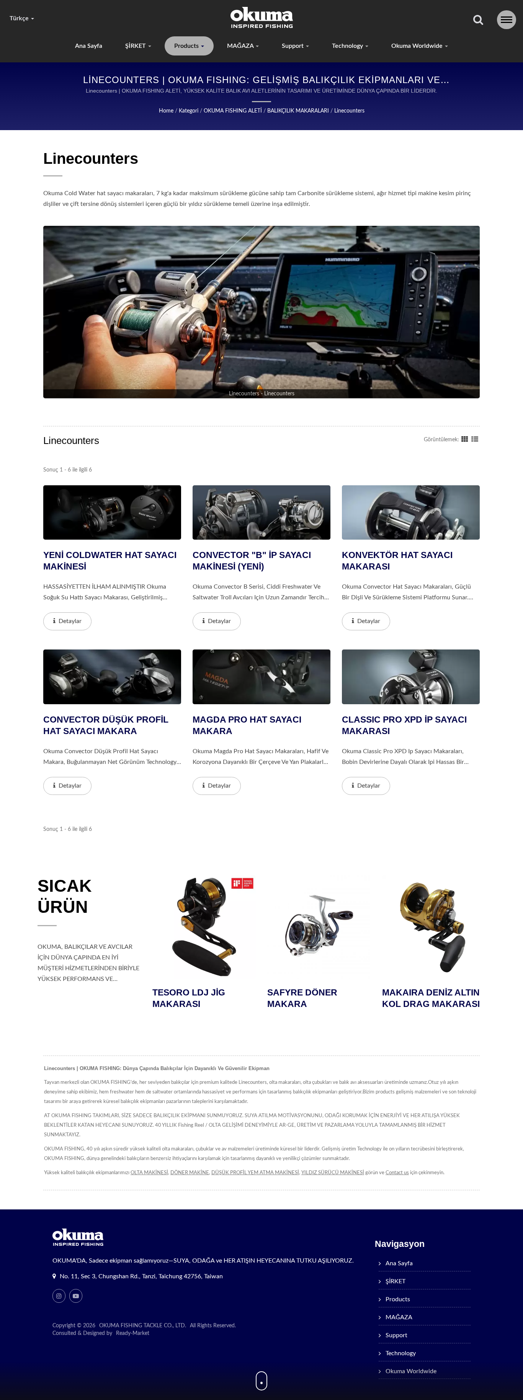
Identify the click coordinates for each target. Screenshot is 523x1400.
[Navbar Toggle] (506, 19)
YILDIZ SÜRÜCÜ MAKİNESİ (332, 1172)
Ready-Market (132, 1333)
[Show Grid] (465, 439)
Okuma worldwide (417, 46)
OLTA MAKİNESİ (149, 1172)
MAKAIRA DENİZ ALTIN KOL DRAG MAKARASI (316, 998)
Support (293, 46)
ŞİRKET (136, 46)
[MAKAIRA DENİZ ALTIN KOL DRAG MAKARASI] (319, 927)
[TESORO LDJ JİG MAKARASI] (434, 927)
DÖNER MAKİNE (189, 1172)
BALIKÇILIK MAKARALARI (298, 111)
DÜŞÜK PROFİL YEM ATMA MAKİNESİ (255, 1172)
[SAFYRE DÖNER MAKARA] (204, 927)
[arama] (478, 20)
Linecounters (349, 111)
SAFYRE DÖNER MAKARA (188, 998)
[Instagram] (58, 1296)
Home (166, 111)
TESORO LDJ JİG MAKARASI (418, 998)
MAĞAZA (241, 46)
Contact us (397, 1172)
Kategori (188, 111)
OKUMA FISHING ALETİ (233, 111)
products (187, 46)
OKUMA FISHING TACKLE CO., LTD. (142, 1325)
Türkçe (20, 18)
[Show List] (475, 439)
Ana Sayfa (88, 46)
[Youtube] (75, 1296)
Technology (348, 46)
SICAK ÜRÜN (65, 896)
